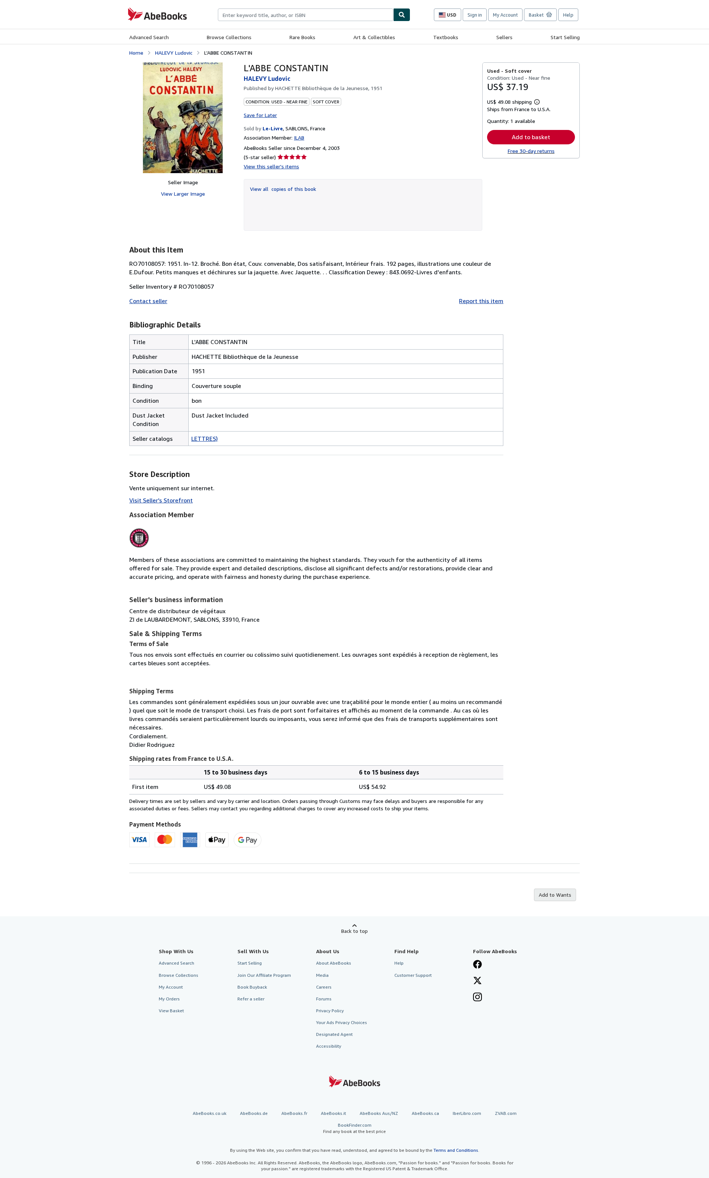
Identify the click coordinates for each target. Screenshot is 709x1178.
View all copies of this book (283, 189)
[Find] (402, 14)
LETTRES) (204, 438)
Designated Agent (334, 1034)
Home (136, 52)
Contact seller (148, 301)
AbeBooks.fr (294, 1113)
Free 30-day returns (531, 151)
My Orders (169, 999)
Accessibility (328, 1046)
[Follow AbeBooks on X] (477, 981)
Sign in (474, 15)
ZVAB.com (506, 1113)
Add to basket (531, 137)
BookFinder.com (354, 1128)
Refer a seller (250, 999)
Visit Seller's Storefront (161, 500)
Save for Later (260, 115)
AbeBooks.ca (425, 1113)
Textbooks (445, 37)
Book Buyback (252, 987)
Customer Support (413, 975)
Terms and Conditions (456, 1150)
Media (322, 975)
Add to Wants (555, 895)
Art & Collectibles (374, 37)
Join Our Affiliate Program (264, 975)
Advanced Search (149, 37)
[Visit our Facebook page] (477, 965)
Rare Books (302, 37)
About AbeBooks (333, 963)
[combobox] (305, 14)
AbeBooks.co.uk (209, 1113)
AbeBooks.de (254, 1113)
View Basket (171, 1010)
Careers (324, 987)
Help (568, 15)
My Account (505, 15)
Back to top (354, 931)
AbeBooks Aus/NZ (379, 1113)
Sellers (504, 37)
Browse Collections (229, 37)
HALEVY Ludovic (173, 52)
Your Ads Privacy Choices (341, 1022)
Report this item (481, 301)
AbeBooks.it (333, 1113)
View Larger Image (183, 193)
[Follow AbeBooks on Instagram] (477, 998)
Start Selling (565, 37)
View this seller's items (271, 166)
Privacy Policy (330, 1010)
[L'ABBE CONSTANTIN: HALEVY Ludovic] (183, 117)
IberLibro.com (467, 1113)
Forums (324, 999)
